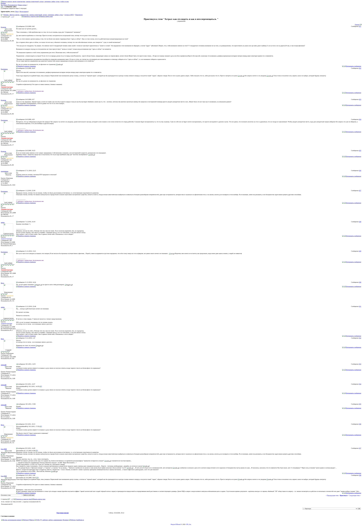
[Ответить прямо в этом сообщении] (352, 66)
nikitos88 (3, 365)
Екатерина (4, 69)
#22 (360, 68)
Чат (2, 5)
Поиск (5, 5)
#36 (360, 424)
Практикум (78, 15)
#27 (360, 190)
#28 (360, 221)
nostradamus (4, 171)
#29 (360, 251)
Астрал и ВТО (69, 15)
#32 (360, 338)
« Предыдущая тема (332, 495)
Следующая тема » (355, 495)
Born (2, 339)
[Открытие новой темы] (46, 16)
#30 (360, 282)
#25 (360, 150)
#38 (360, 475)
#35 (360, 404)
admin (3, 222)
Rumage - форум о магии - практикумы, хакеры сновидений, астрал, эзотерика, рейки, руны (33, 15)
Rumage (3, 3)
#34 (360, 384)
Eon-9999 (4, 449)
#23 (360, 99)
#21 (360, 26)
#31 (360, 306)
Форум (173, 524)
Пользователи (12, 5)
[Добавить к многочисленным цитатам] (343, 66)
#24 (360, 119)
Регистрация (24, 11)
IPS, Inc (188, 524)
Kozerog (3, 27)
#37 (360, 448)
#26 (360, 170)
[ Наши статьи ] (22, 5)
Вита (2, 283)
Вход (17, 11)
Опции (357, 24)
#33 (360, 364)
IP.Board (178, 524)
